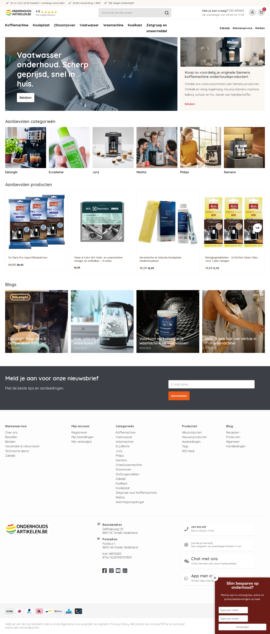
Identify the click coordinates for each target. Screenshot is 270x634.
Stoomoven (123, 469)
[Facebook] (104, 571)
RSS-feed (188, 451)
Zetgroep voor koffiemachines (136, 492)
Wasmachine (113, 25)
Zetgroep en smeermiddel (156, 28)
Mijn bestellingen (82, 437)
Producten (233, 437)
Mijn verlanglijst (81, 441)
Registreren (79, 432)
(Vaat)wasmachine (129, 465)
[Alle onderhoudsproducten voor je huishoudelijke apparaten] (46, 529)
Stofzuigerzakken (127, 474)
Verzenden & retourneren (22, 446)
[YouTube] (118, 571)
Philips (120, 455)
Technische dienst (17, 451)
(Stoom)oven (64, 25)
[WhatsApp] (125, 571)
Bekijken (26, 97)
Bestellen (11, 437)
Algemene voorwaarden (76, 624)
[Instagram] (111, 571)
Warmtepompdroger (130, 502)
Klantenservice (242, 28)
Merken (260, 28)
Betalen (10, 441)
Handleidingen (235, 446)
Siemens (121, 460)
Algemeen (233, 441)
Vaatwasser (89, 25)
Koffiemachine (16, 25)
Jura (119, 451)
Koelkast (135, 25)
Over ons (11, 432)
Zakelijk (224, 28)
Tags (185, 446)
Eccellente (122, 446)
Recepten (232, 432)
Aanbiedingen (191, 441)
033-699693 (236, 11)
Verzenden (242, 627)
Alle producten (192, 432)
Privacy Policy (119, 624)
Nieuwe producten (194, 437)
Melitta (120, 497)
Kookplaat (41, 25)
